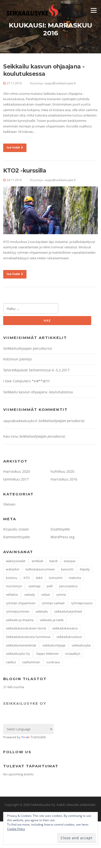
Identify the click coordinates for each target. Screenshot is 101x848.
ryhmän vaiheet (53, 603)
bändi (53, 561)
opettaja (34, 586)
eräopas (70, 561)
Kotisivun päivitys (17, 359)
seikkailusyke (81, 645)
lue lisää (13, 147)
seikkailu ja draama (20, 620)
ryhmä (61, 594)
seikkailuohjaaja (53, 645)
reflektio (12, 594)
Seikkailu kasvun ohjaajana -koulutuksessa (43, 70)
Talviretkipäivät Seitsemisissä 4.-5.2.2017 (36, 370)
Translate (38, 737)
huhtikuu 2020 (62, 471)
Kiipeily (85, 569)
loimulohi (56, 578)
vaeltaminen (31, 662)
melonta (75, 578)
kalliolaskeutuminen (40, 569)
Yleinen (9, 504)
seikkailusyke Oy (18, 653)
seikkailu (42, 611)
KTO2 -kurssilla (24, 170)
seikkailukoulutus (69, 637)
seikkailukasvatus (65, 628)
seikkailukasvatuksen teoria (26, 628)
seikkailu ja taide (51, 620)
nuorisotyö (14, 586)
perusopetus (68, 586)
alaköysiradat (15, 561)
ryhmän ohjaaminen (21, 603)
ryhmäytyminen (17, 611)
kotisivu (11, 578)
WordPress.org (62, 537)
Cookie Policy (16, 829)
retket (45, 594)
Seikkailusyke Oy (24, 703)
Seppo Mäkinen (47, 653)
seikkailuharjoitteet (68, 611)
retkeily (29, 594)
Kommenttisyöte (16, 537)
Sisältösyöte (60, 529)
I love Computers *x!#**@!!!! (26, 381)
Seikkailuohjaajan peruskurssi (27, 348)
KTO (27, 578)
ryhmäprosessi (81, 603)
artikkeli (37, 561)
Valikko (93, 10)
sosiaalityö (72, 653)
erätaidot (12, 569)
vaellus (11, 662)
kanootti (67, 569)
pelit (50, 586)
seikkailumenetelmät (21, 645)
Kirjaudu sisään (16, 529)
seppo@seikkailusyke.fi (60, 83)
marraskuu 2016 (63, 479)
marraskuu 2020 (16, 471)
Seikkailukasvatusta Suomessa (28, 637)
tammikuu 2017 (16, 479)
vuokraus (53, 662)
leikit (39, 578)
